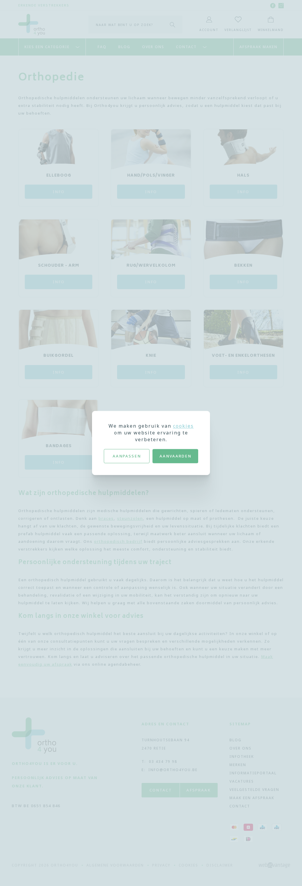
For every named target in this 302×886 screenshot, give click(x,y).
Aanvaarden (175, 456)
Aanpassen (127, 456)
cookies (183, 426)
